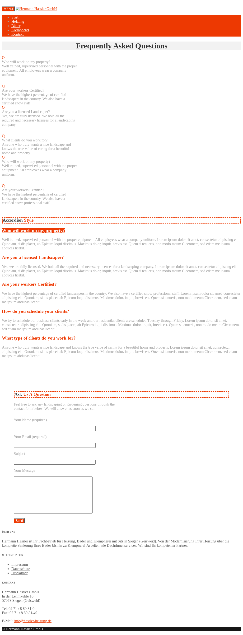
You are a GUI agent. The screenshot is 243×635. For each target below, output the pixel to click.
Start (14, 17)
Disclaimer (19, 573)
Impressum (19, 564)
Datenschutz (20, 569)
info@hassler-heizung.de (32, 621)
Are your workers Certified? (29, 284)
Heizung (17, 21)
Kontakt (17, 34)
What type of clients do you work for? (39, 338)
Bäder (15, 26)
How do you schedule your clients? (35, 311)
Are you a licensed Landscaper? (33, 257)
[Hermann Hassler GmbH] (36, 9)
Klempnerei (20, 30)
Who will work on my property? (33, 230)
